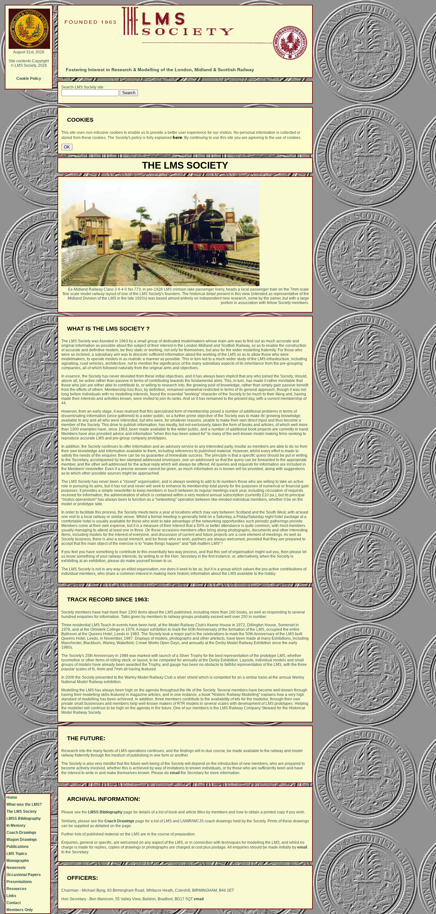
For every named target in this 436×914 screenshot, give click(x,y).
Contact (13, 903)
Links (11, 896)
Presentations (19, 882)
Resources (16, 889)
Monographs (17, 860)
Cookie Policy (28, 78)
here (177, 137)
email (175, 773)
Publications (17, 846)
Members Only (19, 910)
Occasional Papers (23, 874)
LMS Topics (16, 853)
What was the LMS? (24, 804)
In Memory (16, 825)
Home (11, 797)
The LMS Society (21, 811)
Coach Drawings (21, 832)
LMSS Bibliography (23, 818)
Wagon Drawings (21, 839)
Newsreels (16, 867)
